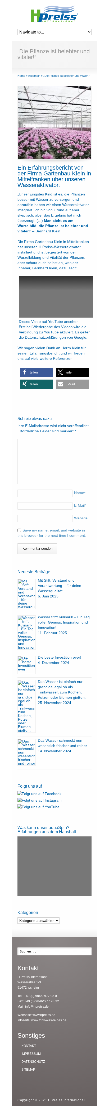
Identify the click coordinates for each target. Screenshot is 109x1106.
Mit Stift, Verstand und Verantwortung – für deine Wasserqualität (59, 585)
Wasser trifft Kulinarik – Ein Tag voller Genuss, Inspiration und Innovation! (64, 622)
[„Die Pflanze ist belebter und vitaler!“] (54, 123)
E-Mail (80, 505)
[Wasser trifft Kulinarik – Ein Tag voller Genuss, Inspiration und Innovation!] (26, 632)
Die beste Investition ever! (59, 657)
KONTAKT (28, 1046)
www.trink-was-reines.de (48, 1020)
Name (79, 493)
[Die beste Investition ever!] (26, 665)
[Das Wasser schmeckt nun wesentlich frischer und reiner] (26, 752)
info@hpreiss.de (37, 1006)
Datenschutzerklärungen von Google (55, 337)
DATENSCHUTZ (33, 1062)
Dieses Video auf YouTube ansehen (49, 321)
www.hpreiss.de (44, 1015)
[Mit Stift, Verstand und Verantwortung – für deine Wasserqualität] (26, 594)
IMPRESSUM (31, 1054)
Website (81, 518)
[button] (36, 372)
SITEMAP (28, 1069)
